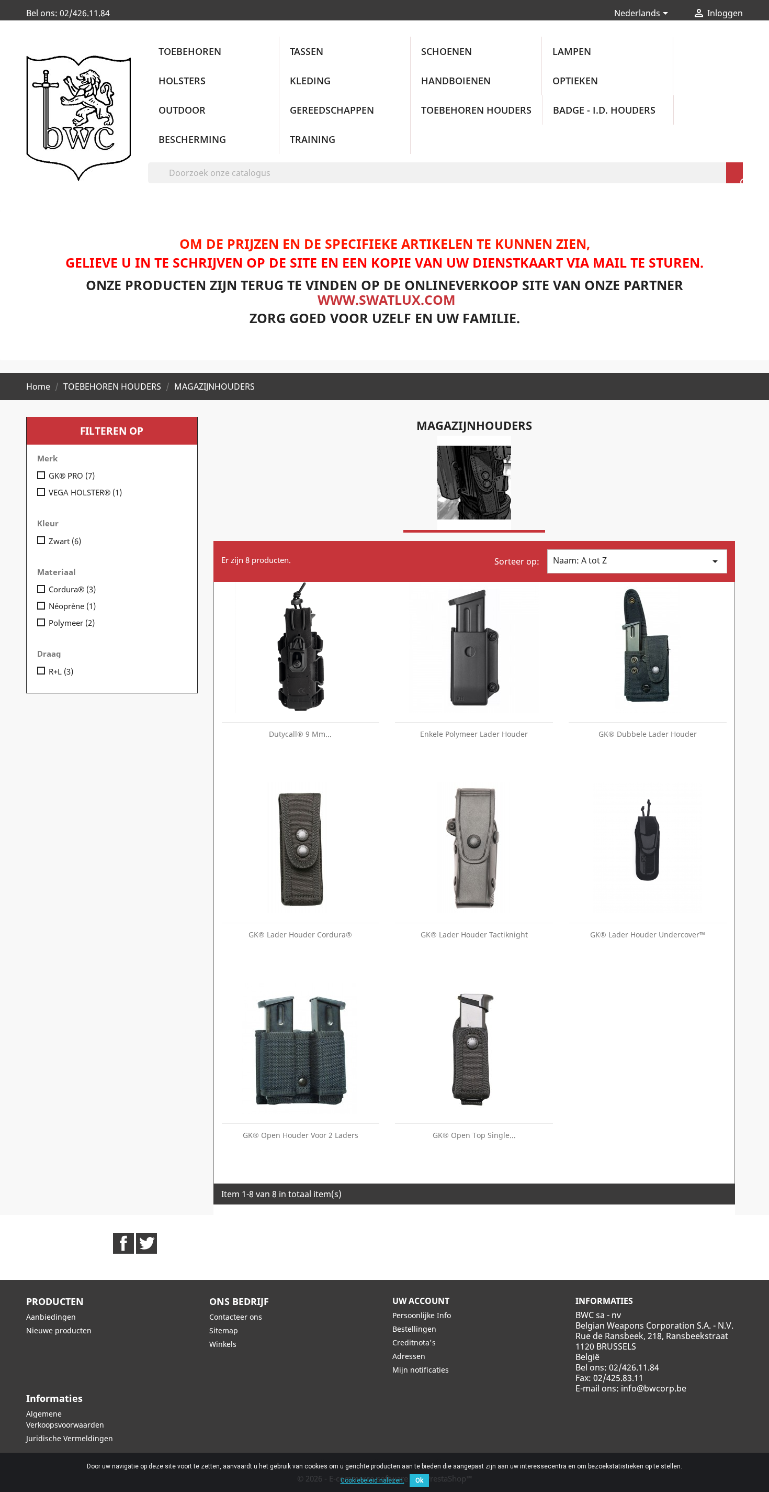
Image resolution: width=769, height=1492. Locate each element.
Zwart (65, 541)
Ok (419, 1480)
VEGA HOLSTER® (85, 492)
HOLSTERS (182, 80)
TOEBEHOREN (190, 51)
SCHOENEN (446, 51)
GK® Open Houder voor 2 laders (300, 1135)
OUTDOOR (182, 110)
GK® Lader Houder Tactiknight (474, 935)
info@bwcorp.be (653, 1388)
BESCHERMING (192, 139)
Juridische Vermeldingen (69, 1438)
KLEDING (310, 80)
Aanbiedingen (51, 1317)
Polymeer (72, 622)
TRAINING (312, 139)
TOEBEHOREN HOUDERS (476, 110)
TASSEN (306, 51)
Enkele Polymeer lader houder (474, 734)
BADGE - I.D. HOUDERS (604, 110)
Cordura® (72, 589)
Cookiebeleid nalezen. (372, 1480)
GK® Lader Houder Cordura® (300, 935)
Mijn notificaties (420, 1370)
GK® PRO (72, 475)
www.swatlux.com (387, 299)
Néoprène (72, 606)
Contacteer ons (235, 1317)
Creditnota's (414, 1342)
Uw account (420, 1301)
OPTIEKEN (575, 80)
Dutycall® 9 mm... (300, 734)
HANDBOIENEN (456, 80)
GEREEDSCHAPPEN (332, 110)
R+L (61, 671)
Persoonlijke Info (421, 1315)
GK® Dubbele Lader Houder (647, 734)
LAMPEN (571, 51)
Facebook (123, 1243)
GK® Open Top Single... (474, 1135)
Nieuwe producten (59, 1330)
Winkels (222, 1344)
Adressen (408, 1356)
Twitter (146, 1243)
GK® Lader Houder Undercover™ (647, 935)
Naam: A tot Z (637, 561)
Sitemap (223, 1330)
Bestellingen (414, 1329)
